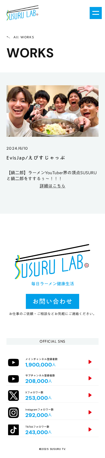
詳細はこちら (52, 186)
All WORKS (23, 37)
